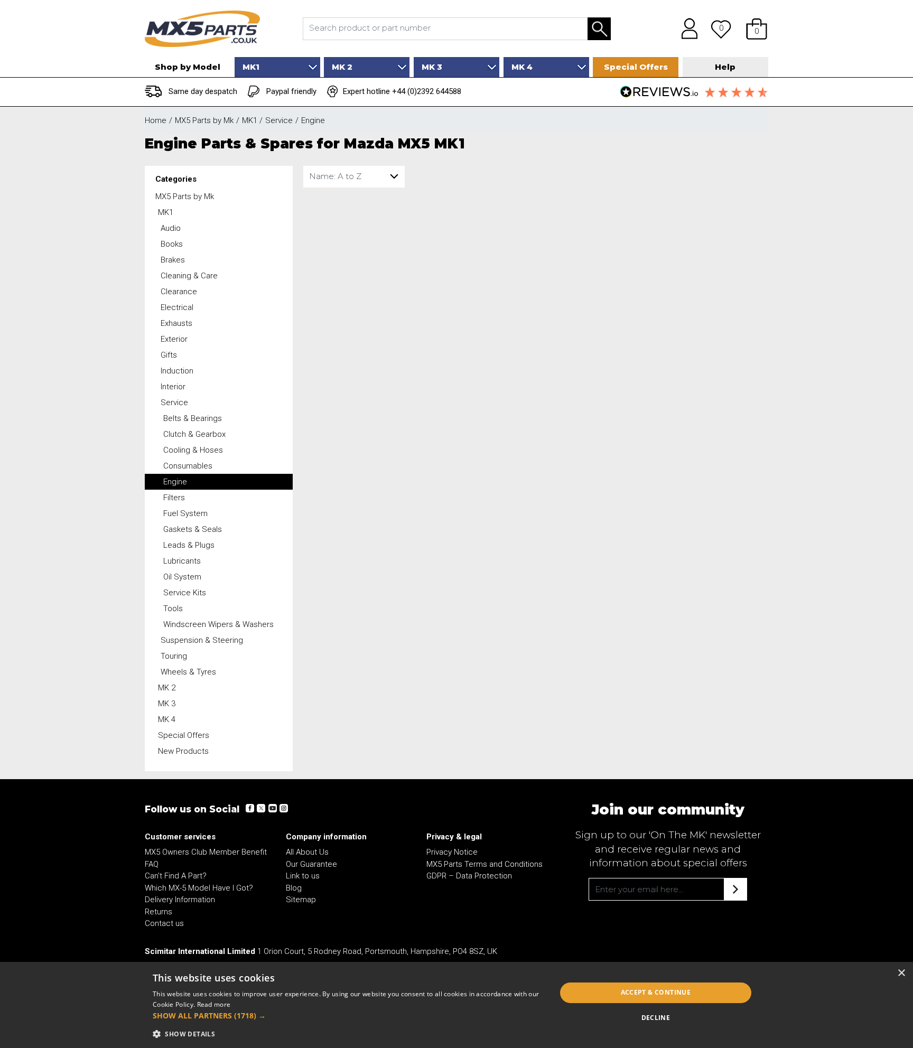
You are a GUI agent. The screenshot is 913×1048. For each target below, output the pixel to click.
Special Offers (183, 735)
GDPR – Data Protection (469, 876)
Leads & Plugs (189, 545)
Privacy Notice (452, 852)
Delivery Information (180, 899)
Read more (214, 1004)
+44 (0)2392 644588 (426, 91)
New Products (183, 751)
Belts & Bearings (192, 418)
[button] (756, 28)
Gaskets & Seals (192, 529)
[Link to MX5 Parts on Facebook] (250, 808)
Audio (171, 228)
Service (174, 402)
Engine (175, 481)
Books (172, 244)
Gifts (169, 355)
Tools (173, 608)
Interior (173, 386)
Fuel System (185, 513)
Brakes (173, 260)
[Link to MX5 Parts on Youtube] (272, 808)
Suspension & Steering (202, 640)
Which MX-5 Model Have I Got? (199, 888)
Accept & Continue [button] (656, 992)
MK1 (165, 212)
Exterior (174, 339)
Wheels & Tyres (188, 672)
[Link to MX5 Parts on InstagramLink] (283, 808)
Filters (174, 497)
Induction (177, 371)
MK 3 (166, 703)
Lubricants (182, 561)
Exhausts (176, 323)
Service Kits (184, 592)
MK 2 (166, 688)
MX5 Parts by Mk (184, 196)
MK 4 (166, 719)
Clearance (179, 291)
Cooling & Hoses (193, 450)
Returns (158, 911)
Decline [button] (655, 1017)
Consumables (187, 466)
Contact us (164, 923)
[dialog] (456, 1005)
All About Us (307, 852)
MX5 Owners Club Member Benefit (206, 852)
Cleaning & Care (189, 275)
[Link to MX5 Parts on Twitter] (261, 808)
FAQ (152, 864)
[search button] (599, 28)
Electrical (177, 307)
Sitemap (301, 899)
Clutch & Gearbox (194, 434)
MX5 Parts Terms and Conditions (484, 864)
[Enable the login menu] (685, 28)
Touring (174, 656)
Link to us (303, 876)
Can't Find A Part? (176, 876)
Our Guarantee (311, 864)
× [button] (901, 973)
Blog (294, 888)
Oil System (182, 577)
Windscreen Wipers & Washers (218, 624)
